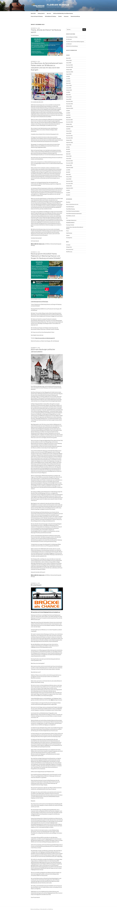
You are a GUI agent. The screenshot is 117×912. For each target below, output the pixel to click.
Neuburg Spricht (41, 13)
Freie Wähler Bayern (70, 206)
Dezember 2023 (69, 101)
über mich (49, 13)
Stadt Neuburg (69, 233)
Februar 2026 (69, 60)
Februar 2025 (69, 85)
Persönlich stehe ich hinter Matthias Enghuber (75, 41)
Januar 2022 (68, 133)
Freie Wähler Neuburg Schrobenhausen (74, 213)
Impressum (66, 16)
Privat (67, 230)
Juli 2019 (68, 190)
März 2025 (68, 83)
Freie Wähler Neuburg (70, 208)
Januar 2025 (68, 87)
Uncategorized (69, 237)
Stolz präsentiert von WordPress (46, 909)
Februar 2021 (68, 156)
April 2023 (68, 115)
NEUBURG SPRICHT (70, 222)
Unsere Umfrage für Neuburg (37, 16)
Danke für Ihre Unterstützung (72, 46)
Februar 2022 (68, 131)
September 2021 (69, 142)
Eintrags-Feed (69, 247)
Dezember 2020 (69, 160)
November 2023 (69, 103)
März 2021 (68, 153)
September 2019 (69, 188)
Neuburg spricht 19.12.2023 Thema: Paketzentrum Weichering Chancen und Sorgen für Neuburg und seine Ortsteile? (46, 256)
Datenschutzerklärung (75, 16)
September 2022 (69, 126)
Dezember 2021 (69, 135)
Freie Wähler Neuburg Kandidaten (72, 211)
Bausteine (68, 202)
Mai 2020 (68, 172)
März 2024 (68, 94)
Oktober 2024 (69, 90)
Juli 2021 (68, 147)
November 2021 (69, 137)
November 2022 (69, 122)
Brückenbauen (36, 585)
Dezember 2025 (69, 65)
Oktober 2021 (69, 140)
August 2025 (68, 74)
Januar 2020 (68, 178)
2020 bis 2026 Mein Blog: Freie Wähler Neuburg (63, 13)
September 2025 (69, 71)
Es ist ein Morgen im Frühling (71, 37)
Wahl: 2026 (33, 13)
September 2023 (69, 108)
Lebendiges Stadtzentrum (71, 220)
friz (66, 218)
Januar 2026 (68, 62)
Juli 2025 (68, 76)
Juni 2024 (68, 92)
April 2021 (68, 151)
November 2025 (69, 67)
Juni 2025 (68, 78)
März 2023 (68, 117)
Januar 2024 (68, 99)
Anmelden (68, 244)
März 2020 (68, 174)
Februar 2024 (69, 96)
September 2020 (69, 167)
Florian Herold (58, 4)
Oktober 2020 (69, 165)
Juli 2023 (68, 110)
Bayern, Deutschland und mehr (72, 204)
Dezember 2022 (69, 119)
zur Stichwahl (68, 43)
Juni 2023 (68, 112)
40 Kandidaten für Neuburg (50, 16)
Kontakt (60, 16)
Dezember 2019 (69, 181)
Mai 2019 (68, 194)
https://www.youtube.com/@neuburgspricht (45, 338)
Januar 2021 (68, 158)
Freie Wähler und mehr (70, 215)
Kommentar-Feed (69, 249)
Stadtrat (67, 235)
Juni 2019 (68, 192)
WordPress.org (69, 251)
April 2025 (68, 81)
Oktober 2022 (69, 124)
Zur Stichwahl (69, 39)
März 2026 (68, 58)
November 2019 (69, 183)
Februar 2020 (69, 176)
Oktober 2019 (69, 185)
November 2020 (69, 163)
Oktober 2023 (69, 106)
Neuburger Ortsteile (70, 224)
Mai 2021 (68, 149)
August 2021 (68, 144)
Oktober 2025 (69, 69)
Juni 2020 (68, 169)
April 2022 (68, 128)
